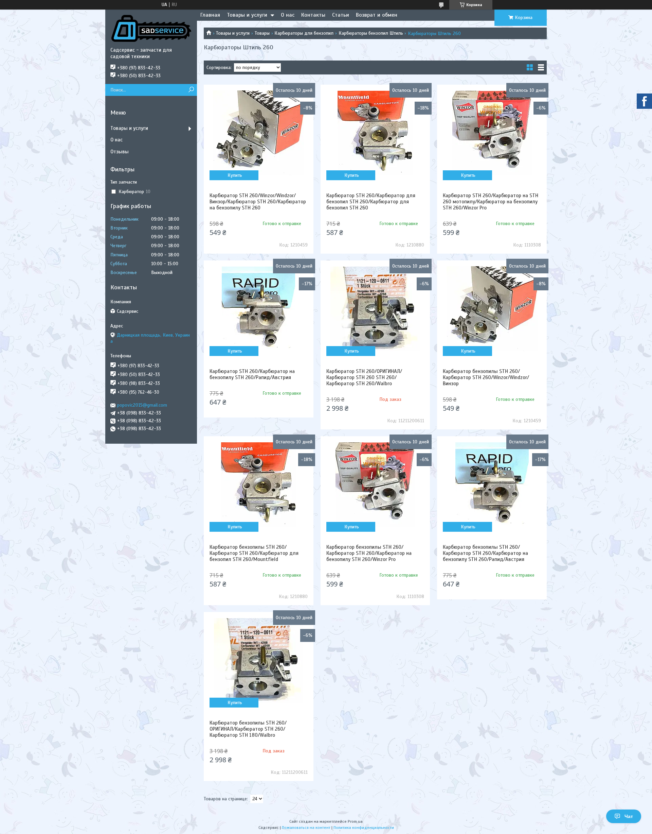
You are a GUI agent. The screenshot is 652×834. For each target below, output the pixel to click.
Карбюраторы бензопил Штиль (371, 33)
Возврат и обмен (376, 15)
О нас (287, 15)
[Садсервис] (151, 28)
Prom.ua (355, 821)
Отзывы (119, 152)
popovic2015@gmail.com (142, 405)
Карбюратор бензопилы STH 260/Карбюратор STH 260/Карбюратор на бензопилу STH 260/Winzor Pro (369, 553)
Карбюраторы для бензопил (303, 33)
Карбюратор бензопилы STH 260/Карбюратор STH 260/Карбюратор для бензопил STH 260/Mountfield (254, 553)
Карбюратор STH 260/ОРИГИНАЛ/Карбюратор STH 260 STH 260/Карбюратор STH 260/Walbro (364, 377)
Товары (262, 33)
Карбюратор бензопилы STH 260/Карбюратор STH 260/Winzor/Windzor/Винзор (486, 377)
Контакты (313, 15)
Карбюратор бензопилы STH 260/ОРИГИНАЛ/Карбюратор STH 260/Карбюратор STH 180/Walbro (248, 729)
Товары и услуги (247, 15)
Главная (210, 15)
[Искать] (191, 90)
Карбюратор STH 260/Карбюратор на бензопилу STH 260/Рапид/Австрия (252, 374)
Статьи (340, 15)
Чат (628, 816)
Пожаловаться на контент (306, 827)
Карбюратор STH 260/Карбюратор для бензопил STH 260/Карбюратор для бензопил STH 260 (370, 201)
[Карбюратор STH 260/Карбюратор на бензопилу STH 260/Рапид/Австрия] (258, 308)
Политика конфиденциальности (363, 827)
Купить (235, 175)
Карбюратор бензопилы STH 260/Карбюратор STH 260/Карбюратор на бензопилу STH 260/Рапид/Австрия (485, 553)
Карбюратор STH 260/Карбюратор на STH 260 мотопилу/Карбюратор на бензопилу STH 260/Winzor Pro (490, 201)
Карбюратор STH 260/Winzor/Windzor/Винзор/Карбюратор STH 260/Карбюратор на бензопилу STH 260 (258, 201)
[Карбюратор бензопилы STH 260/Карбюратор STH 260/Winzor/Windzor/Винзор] (492, 308)
